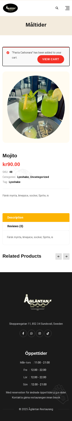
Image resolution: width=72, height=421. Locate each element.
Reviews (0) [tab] (15, 226)
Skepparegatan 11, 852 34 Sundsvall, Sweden (36, 323)
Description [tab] (15, 217)
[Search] (57, 8)
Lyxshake (23, 177)
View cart (50, 59)
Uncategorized (39, 177)
